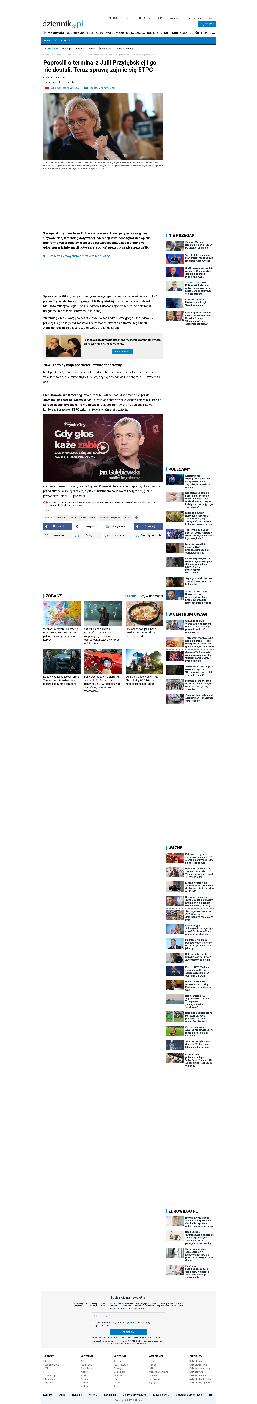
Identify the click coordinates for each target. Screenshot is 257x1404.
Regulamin (110, 1394)
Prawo (152, 1361)
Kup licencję (76, 505)
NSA (92, 517)
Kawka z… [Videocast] (100, 48)
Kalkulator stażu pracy (199, 1368)
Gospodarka (86, 1368)
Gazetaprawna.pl (51, 1365)
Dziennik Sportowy (123, 48)
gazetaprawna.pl (196, 18)
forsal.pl (128, 18)
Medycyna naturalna (158, 1372)
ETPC (128, 517)
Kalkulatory (195, 1355)
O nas (62, 1394)
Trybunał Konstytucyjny (70, 517)
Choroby (153, 1375)
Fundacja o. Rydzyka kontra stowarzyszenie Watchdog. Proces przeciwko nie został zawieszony (122, 342)
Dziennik (46, 55)
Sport (83, 1375)
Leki (151, 1368)
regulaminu (130, 1322)
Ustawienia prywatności (189, 1394)
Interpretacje (49, 1379)
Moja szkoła (119, 1372)
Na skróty (48, 1355)
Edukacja (118, 1368)
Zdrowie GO (80, 48)
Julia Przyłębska (110, 517)
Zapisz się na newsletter (102, 88)
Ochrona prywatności (134, 1394)
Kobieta (117, 1361)
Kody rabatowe (121, 1365)
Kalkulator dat (195, 1361)
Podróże (84, 1382)
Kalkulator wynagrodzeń (200, 1382)
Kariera (93, 1394)
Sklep (211, 18)
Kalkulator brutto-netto (200, 1379)
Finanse (152, 1365)
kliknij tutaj (145, 1343)
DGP (160, 18)
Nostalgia (67, 48)
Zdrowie (84, 1379)
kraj (80, 55)
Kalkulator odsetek (198, 1375)
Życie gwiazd (120, 1375)
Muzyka (117, 1382)
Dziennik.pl (87, 1355)
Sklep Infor (48, 1382)
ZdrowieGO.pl (175, 18)
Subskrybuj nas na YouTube (65, 88)
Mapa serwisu (161, 1394)
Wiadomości (51, 40)
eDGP (46, 1368)
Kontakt (47, 1394)
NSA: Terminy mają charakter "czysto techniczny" (78, 256)
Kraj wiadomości (151, 596)
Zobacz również (122, 351)
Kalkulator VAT (196, 1372)
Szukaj (209, 24)
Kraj (67, 40)
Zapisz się (128, 1332)
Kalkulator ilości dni (198, 1365)
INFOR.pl (113, 18)
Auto (83, 1361)
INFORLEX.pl (144, 18)
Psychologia (154, 1379)
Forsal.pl (47, 1372)
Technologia (86, 1365)
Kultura (117, 1386)
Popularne (130, 596)
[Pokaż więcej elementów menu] (213, 33)
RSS (211, 1394)
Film (115, 1379)
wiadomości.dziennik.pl (64, 55)
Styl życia (153, 1382)
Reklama (77, 1394)
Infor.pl (46, 1361)
